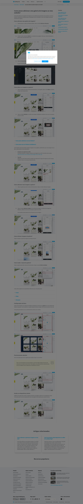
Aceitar (45, 61)
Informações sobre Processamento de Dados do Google (46, 58)
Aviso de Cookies (35, 58)
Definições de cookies (38, 61)
